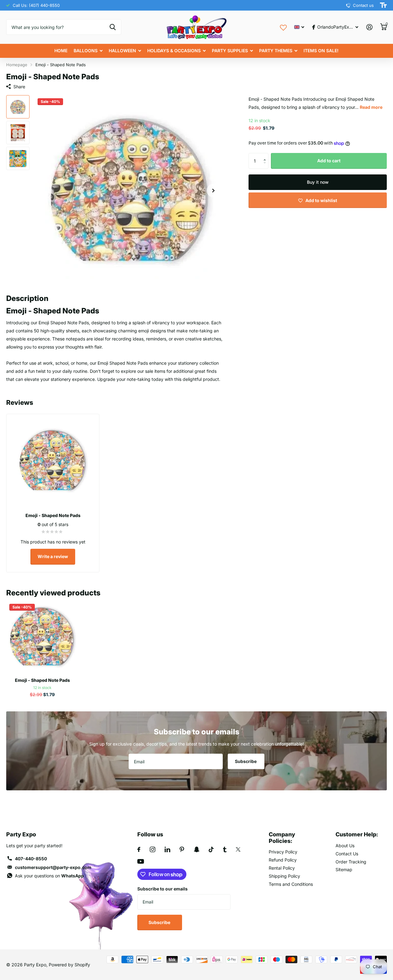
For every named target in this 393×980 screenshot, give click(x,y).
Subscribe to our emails (162, 888)
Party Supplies (230, 50)
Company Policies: (282, 837)
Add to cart (328, 161)
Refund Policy (283, 859)
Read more (371, 107)
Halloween (122, 50)
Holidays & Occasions (174, 50)
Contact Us (347, 853)
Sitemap (344, 869)
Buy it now (318, 182)
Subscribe (246, 761)
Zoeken (112, 27)
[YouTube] (140, 861)
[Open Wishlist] (283, 27)
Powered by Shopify (69, 964)
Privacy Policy (283, 851)
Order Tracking (351, 861)
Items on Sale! (321, 50)
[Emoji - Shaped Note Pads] (42, 637)
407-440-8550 (31, 858)
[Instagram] (152, 849)
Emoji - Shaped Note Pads (42, 680)
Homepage (16, 64)
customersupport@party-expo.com (53, 867)
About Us (345, 845)
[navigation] (18, 106)
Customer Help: (357, 834)
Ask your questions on (49, 875)
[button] (266, 155)
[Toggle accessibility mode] (383, 5)
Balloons (86, 50)
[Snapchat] (196, 849)
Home (60, 50)
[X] (238, 849)
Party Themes (275, 50)
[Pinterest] (182, 849)
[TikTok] (211, 849)
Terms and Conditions (291, 884)
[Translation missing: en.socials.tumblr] (224, 849)
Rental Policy (282, 868)
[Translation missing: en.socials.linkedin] (167, 849)
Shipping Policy (284, 876)
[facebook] (138, 849)
